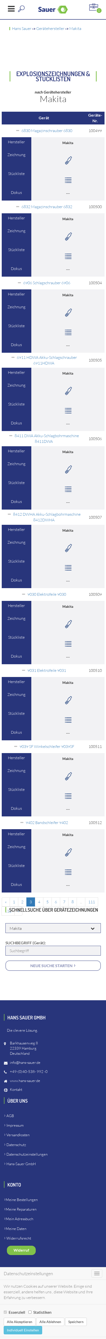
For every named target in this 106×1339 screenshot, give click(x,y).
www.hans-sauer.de (25, 1080)
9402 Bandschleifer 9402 (47, 822)
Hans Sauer (21, 28)
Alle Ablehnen (50, 1322)
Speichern (76, 1322)
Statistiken (42, 1312)
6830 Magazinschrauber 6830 (46, 130)
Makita (75, 28)
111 (91, 901)
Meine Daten (16, 1228)
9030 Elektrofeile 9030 (46, 594)
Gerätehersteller (50, 28)
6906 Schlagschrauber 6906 (46, 282)
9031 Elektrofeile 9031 (46, 670)
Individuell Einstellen (23, 1330)
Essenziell (17, 1312)
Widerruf (21, 1250)
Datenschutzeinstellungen (27, 1154)
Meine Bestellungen (22, 1199)
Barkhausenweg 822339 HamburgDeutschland (24, 1048)
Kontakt (16, 1089)
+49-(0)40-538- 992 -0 (29, 1071)
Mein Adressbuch (19, 1219)
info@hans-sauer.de (25, 1062)
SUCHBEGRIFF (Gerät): (25, 942)
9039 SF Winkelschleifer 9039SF (46, 746)
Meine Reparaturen (21, 1209)
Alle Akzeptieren (19, 1322)
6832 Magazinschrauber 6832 (46, 206)
